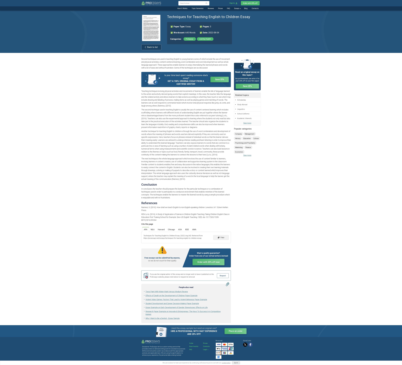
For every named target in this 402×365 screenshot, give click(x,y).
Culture (256, 138)
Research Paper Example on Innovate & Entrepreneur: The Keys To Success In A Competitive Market (183, 312)
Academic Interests (244, 118)
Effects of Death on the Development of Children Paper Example (171, 295)
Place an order (235, 331)
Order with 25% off (250, 3)
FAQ (228, 8)
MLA (153, 229)
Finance (248, 147)
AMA (194, 229)
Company (238, 134)
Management (249, 134)
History (237, 138)
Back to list (152, 47)
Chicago (171, 229)
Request (223, 276)
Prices (220, 8)
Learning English (205, 39)
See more (247, 123)
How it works (193, 346)
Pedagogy (190, 39)
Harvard (161, 229)
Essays (237, 8)
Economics (239, 152)
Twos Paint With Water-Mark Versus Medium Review (167, 291)
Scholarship (241, 100)
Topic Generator (198, 8)
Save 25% (219, 79)
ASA (180, 229)
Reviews (211, 8)
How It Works (182, 8)
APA (145, 229)
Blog (245, 8)
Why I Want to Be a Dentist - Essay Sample (163, 318)
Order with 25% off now (208, 262)
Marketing (239, 147)
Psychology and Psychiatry (245, 143)
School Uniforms (243, 114)
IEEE (187, 229)
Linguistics (241, 109)
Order (191, 343)
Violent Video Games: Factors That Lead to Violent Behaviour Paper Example (176, 299)
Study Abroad (242, 105)
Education (247, 138)
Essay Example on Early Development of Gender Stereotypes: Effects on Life (177, 307)
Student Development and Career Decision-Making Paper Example (172, 303)
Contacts (255, 8)
